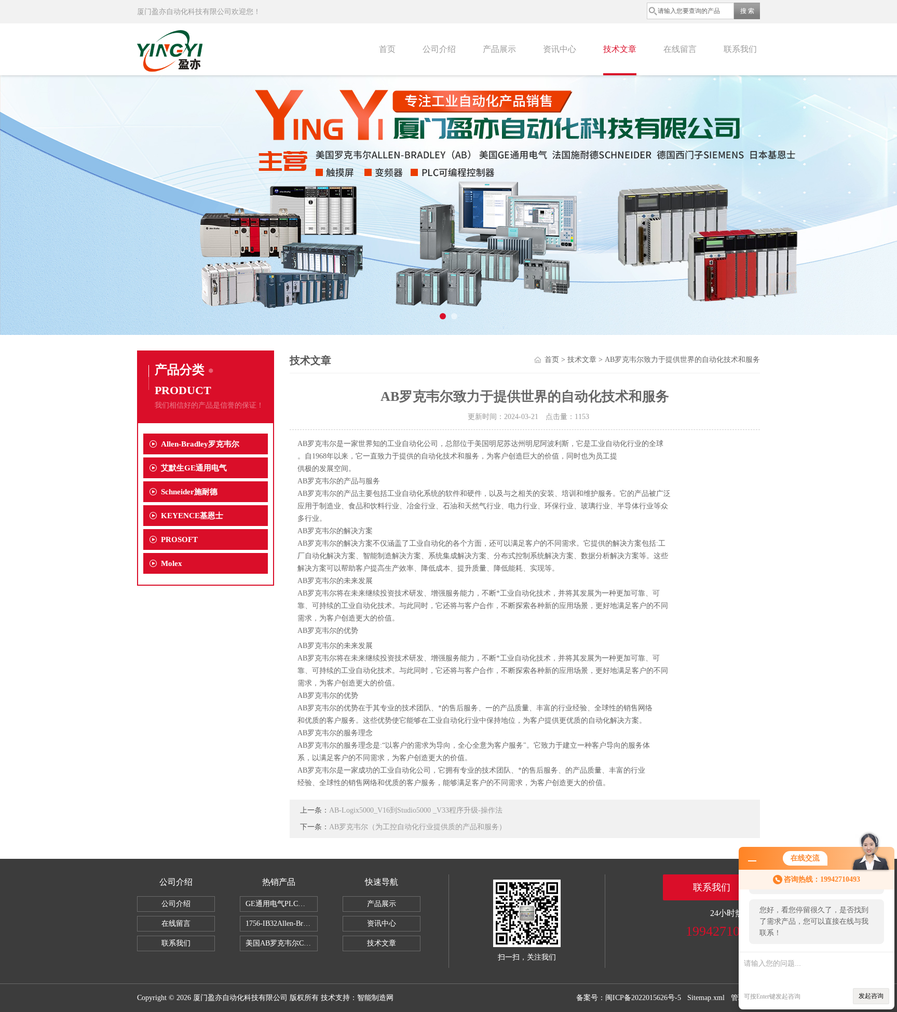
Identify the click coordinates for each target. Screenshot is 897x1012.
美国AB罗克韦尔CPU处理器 (282, 943)
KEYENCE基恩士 (192, 515)
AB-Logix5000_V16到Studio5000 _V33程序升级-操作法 (415, 810)
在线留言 (680, 49)
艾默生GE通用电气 (194, 468)
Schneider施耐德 (189, 492)
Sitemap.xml (706, 998)
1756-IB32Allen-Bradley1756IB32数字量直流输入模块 (282, 923)
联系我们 (740, 49)
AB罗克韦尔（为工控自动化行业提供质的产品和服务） (417, 827)
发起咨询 (871, 996)
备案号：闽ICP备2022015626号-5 (628, 998)
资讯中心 (559, 49)
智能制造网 (375, 998)
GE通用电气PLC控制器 (282, 904)
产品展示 (499, 49)
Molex (171, 563)
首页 (387, 49)
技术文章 (619, 49)
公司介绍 (439, 49)
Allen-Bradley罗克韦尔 (200, 444)
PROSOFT (179, 539)
